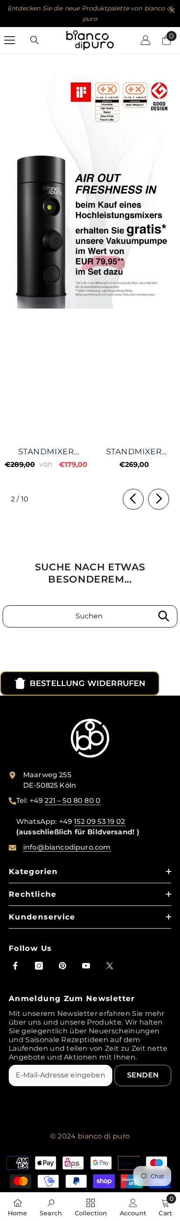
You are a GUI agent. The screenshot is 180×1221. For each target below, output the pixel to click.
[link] (90, 192)
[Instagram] (38, 965)
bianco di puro (104, 1136)
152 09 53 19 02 (99, 821)
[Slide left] (133, 499)
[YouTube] (86, 965)
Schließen (172, 10)
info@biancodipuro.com (67, 847)
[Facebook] (15, 965)
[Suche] (34, 40)
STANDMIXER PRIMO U (134, 452)
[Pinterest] (62, 965)
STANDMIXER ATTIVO (46, 452)
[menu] (9, 40)
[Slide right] (158, 499)
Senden (143, 1075)
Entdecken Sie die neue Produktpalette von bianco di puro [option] (90, 13)
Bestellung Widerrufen (87, 683)
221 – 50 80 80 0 (72, 800)
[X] (109, 965)
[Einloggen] (145, 40)
